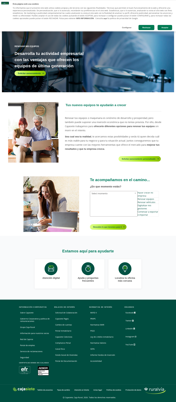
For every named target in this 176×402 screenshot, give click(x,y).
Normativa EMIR (97, 325)
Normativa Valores (98, 343)
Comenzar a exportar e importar (148, 213)
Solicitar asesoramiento (29, 73)
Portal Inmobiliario (63, 331)
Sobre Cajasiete (26, 312)
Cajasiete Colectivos (63, 337)
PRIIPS (93, 318)
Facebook (129, 312)
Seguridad (24, 357)
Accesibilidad (96, 361)
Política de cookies (113, 390)
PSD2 (92, 331)
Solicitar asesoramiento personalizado (139, 159)
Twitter (128, 320)
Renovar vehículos (146, 202)
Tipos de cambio (63, 390)
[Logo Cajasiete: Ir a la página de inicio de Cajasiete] (24, 389)
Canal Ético (60, 349)
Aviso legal (97, 390)
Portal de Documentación (66, 361)
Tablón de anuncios (45, 390)
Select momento (100, 193)
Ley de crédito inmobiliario (101, 337)
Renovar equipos (146, 199)
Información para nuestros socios (34, 333)
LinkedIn (129, 328)
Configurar (126, 27)
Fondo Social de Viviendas (66, 355)
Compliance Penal (63, 343)
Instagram (130, 336)
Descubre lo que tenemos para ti (107, 227)
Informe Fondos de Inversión (102, 355)
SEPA (92, 349)
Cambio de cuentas (63, 325)
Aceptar (164, 27)
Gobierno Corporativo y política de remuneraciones (35, 319)
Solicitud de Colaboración (66, 312)
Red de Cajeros (26, 339)
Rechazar (146, 27)
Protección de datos (133, 390)
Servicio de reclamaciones (31, 351)
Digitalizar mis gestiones (144, 207)
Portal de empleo (27, 345)
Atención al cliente (81, 390)
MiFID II (93, 312)
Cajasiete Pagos (62, 318)
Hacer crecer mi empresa (145, 194)
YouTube (129, 344)
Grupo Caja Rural (27, 327)
